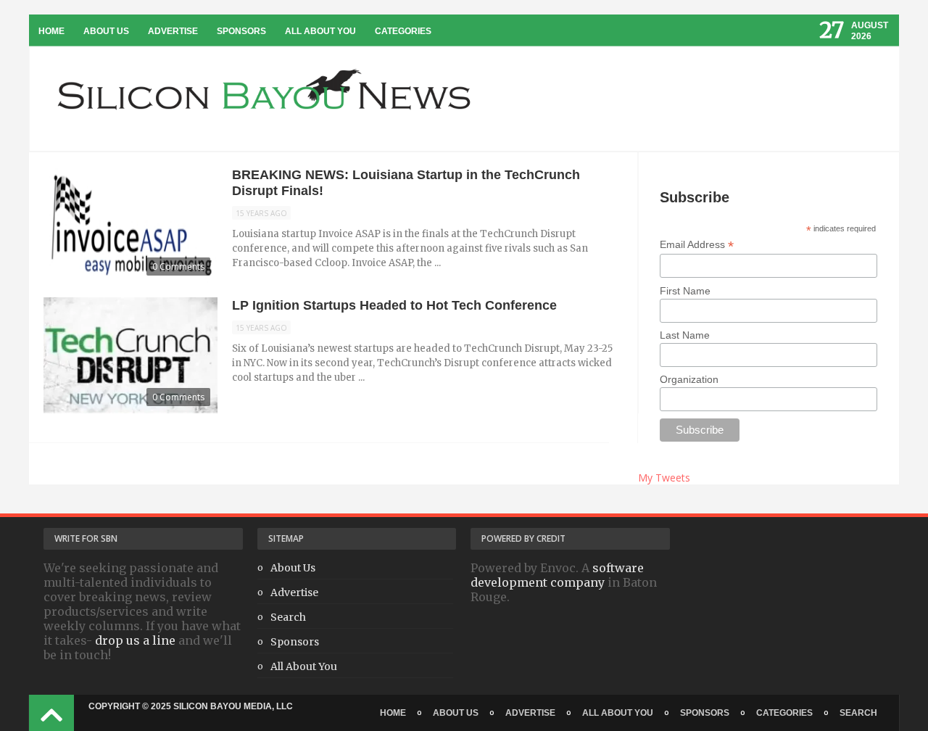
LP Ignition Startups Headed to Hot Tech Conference (394, 305)
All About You (320, 31)
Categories (403, 31)
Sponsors (241, 31)
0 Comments (178, 266)
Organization (689, 379)
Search (288, 617)
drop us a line (135, 640)
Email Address (697, 245)
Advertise (173, 31)
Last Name (685, 335)
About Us (106, 31)
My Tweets (664, 477)
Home (51, 31)
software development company (557, 575)
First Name (685, 291)
